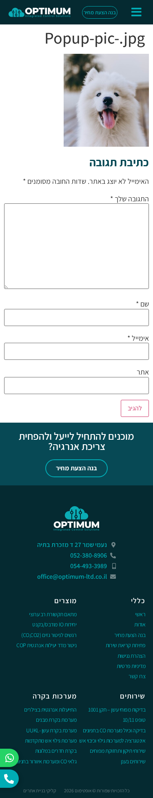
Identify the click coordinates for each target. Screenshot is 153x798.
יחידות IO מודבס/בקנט (54, 624)
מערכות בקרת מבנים (56, 719)
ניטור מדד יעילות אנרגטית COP (46, 645)
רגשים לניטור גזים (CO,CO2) (48, 635)
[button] (136, 12)
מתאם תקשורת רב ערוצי (52, 614)
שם (142, 304)
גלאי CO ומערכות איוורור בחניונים (45, 761)
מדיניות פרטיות (131, 666)
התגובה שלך (129, 199)
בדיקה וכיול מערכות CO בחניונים (114, 730)
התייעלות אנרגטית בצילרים (50, 709)
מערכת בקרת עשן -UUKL (51, 730)
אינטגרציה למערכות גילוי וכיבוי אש (112, 740)
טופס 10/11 (134, 719)
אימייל (138, 338)
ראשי (140, 614)
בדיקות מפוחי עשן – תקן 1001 (116, 709)
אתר (143, 372)
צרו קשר (137, 676)
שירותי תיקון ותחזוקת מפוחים (117, 750)
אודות (139, 624)
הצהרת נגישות (132, 655)
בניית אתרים (34, 790)
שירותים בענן (133, 761)
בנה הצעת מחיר (129, 635)
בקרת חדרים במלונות (56, 750)
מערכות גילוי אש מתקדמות (51, 740)
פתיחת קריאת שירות (125, 645)
